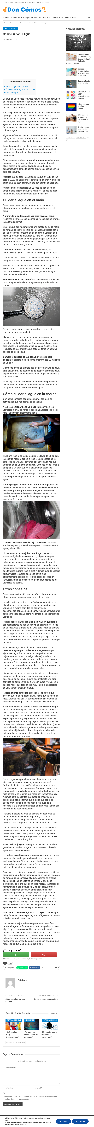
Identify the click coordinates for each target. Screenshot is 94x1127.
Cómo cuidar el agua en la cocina (19, 89)
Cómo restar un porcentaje (46, 999)
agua (10, 963)
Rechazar (80, 1121)
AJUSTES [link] (23, 1125)
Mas (74, 17)
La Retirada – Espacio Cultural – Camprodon (79, 39)
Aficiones (15, 17)
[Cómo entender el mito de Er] (71, 84)
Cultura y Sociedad (60, 17)
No (44, 954)
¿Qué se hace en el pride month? (83, 106)
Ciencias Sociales (10, 28)
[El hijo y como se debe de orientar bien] (71, 130)
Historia (46, 17)
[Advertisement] (31, 61)
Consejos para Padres (31, 17)
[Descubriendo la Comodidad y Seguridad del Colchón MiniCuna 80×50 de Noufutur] (71, 57)
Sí (16, 954)
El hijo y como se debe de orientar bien (83, 129)
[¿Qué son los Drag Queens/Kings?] (13, 1024)
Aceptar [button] (63, 1121)
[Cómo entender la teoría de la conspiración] (50, 1024)
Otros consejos (11, 92)
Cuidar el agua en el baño (16, 86)
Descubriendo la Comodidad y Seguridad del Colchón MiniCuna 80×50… (78, 59)
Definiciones (29, 1020)
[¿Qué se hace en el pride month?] (71, 107)
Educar (6, 17)
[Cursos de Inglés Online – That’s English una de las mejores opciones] (71, 72)
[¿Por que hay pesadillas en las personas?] (32, 1024)
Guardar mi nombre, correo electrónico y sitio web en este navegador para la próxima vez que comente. (30, 1097)
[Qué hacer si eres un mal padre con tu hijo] (71, 118)
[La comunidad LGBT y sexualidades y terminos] (71, 95)
